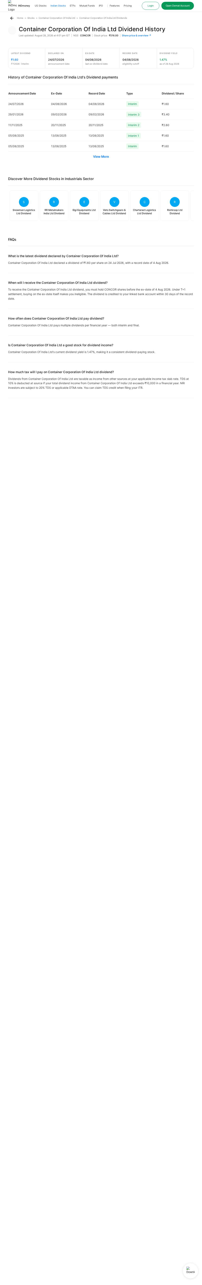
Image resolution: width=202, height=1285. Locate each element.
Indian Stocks (58, 5)
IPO (101, 5)
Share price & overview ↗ (136, 35)
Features (115, 5)
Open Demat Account (178, 5)
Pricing (128, 5)
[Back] (11, 18)
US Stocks (40, 5)
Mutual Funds (87, 5)
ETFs (72, 5)
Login (151, 5)
